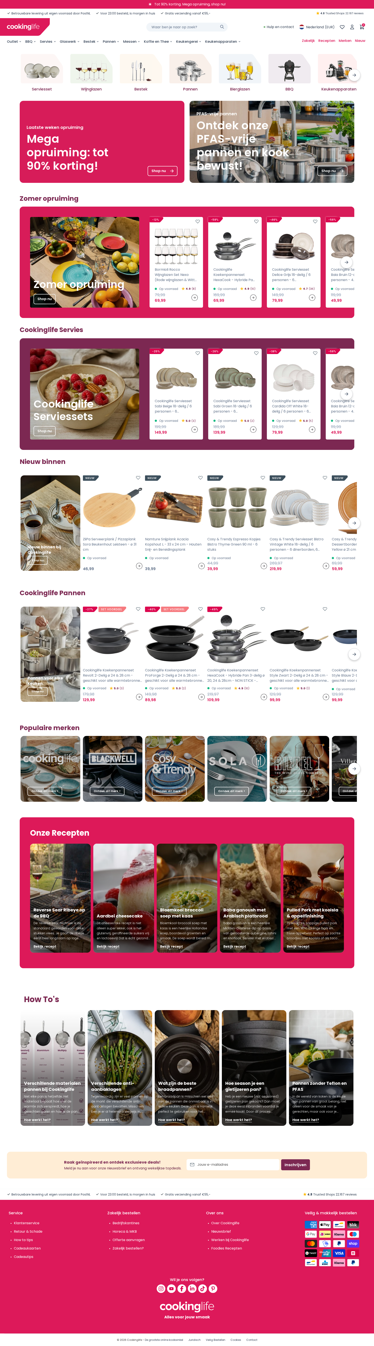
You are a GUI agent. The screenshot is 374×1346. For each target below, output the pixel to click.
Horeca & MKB (125, 1231)
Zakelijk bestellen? (128, 1248)
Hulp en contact (280, 26)
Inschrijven (295, 1164)
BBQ (28, 41)
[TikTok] (202, 1288)
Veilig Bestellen (215, 1340)
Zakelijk (308, 40)
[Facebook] (181, 1288)
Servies (46, 41)
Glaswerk (68, 41)
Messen (130, 41)
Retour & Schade (28, 1231)
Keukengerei (187, 41)
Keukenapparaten (221, 41)
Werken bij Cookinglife (230, 1239)
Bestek (89, 41)
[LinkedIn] (192, 1288)
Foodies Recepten (226, 1248)
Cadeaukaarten (27, 1248)
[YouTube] (171, 1288)
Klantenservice (26, 1223)
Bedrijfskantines (126, 1223)
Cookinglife (134, 1340)
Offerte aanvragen (129, 1239)
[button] (354, 75)
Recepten (326, 40)
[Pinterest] (213, 1288)
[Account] (352, 27)
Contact (251, 1340)
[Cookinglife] (23, 27)
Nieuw (360, 40)
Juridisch (194, 1340)
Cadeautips (23, 1256)
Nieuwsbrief (221, 1231)
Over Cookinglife (225, 1223)
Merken (345, 40)
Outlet (12, 41)
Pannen (109, 41)
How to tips (23, 1239)
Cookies (236, 1340)
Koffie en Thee (156, 41)
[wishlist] (342, 27)
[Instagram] (161, 1288)
